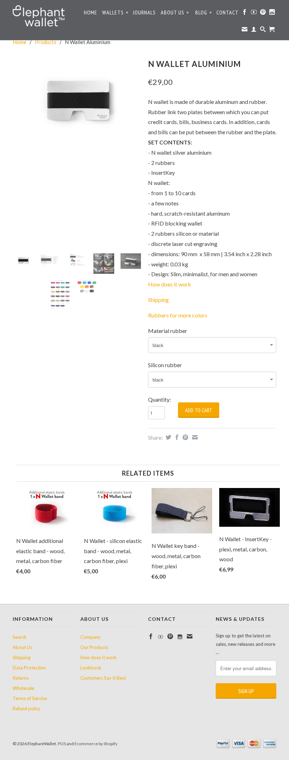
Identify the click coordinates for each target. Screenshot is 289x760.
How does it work (169, 284)
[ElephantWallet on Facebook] (245, 13)
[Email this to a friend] (194, 437)
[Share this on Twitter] (167, 437)
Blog (203, 12)
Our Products (94, 647)
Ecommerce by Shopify (95, 743)
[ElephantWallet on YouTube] (254, 13)
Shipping (21, 657)
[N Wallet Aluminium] (77, 99)
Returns (21, 678)
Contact (227, 12)
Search (19, 637)
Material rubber (167, 330)
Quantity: (159, 399)
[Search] (263, 30)
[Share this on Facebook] (176, 437)
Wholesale (23, 688)
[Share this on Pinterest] (184, 437)
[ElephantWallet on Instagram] (272, 13)
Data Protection (29, 668)
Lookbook (91, 668)
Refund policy (27, 708)
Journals (144, 12)
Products (45, 42)
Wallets (115, 12)
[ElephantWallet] (43, 16)
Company (90, 637)
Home (90, 12)
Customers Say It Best (103, 678)
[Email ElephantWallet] (245, 30)
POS (62, 743)
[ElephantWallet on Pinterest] (263, 13)
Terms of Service (30, 698)
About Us (175, 12)
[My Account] (254, 30)
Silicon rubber (165, 365)
